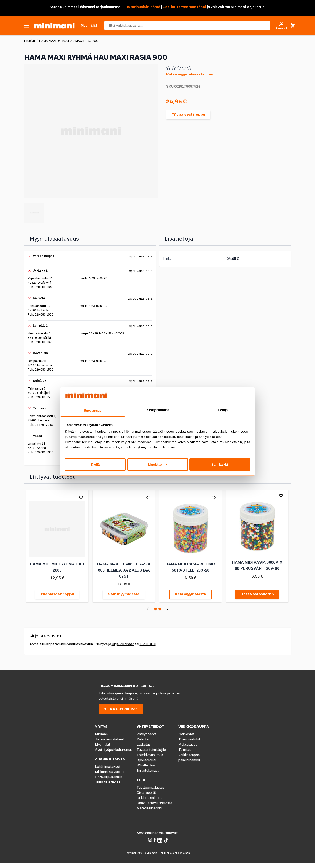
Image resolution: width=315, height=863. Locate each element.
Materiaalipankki (149, 808)
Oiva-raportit (146, 792)
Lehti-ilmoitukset (107, 766)
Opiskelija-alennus (108, 777)
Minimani (101, 734)
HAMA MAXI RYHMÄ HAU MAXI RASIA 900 (69, 41)
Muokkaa (155, 464)
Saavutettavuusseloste (154, 803)
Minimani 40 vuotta (109, 772)
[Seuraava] (167, 609)
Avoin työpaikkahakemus (113, 750)
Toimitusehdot (189, 739)
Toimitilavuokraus (150, 755)
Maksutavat (187, 744)
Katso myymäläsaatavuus (189, 74)
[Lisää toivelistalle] (81, 497)
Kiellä (95, 464)
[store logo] (54, 26)
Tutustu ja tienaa (107, 782)
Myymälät (102, 744)
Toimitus (184, 750)
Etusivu (29, 41)
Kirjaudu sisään (123, 644)
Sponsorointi (146, 760)
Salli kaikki (220, 464)
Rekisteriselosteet (151, 798)
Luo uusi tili (148, 644)
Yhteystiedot (147, 734)
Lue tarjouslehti (136, 7)
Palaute (143, 739)
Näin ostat (186, 734)
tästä (155, 7)
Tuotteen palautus (151, 787)
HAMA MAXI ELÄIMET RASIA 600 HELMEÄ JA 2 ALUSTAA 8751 (123, 570)
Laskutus (143, 744)
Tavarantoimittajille (151, 750)
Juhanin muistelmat (109, 739)
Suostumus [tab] (92, 410)
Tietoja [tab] (222, 410)
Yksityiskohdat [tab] (157, 410)
